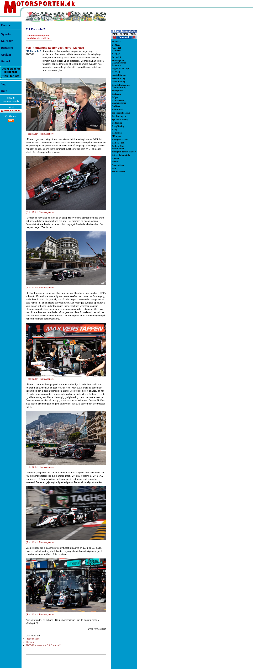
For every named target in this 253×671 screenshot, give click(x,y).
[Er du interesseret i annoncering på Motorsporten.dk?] (11, 78)
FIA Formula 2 (35, 29)
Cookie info (10, 116)
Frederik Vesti (33, 638)
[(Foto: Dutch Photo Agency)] (66, 104)
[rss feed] (11, 121)
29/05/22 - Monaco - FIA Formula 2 (43, 645)
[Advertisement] (155, 62)
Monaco (30, 642)
